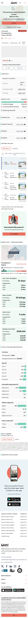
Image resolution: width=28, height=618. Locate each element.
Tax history (15, 148)
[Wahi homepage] (14, 3)
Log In (19, 27)
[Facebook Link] (6, 566)
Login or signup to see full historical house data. (15, 154)
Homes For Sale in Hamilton (7, 525)
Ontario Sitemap (5, 536)
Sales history (6, 148)
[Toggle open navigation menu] (2, 2)
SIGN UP (14, 23)
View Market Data (21, 264)
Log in (25, 2)
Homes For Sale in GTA (6, 519)
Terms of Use (15, 611)
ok (14, 615)
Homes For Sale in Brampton (8, 530)
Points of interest (7, 439)
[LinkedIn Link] (11, 566)
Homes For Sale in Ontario (7, 516)
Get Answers (14, 234)
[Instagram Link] (15, 566)
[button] (12, 89)
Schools (17, 439)
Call (9, 68)
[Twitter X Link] (2, 566)
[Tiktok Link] (19, 566)
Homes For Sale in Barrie (7, 533)
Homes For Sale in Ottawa (7, 527)
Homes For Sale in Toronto (7, 522)
